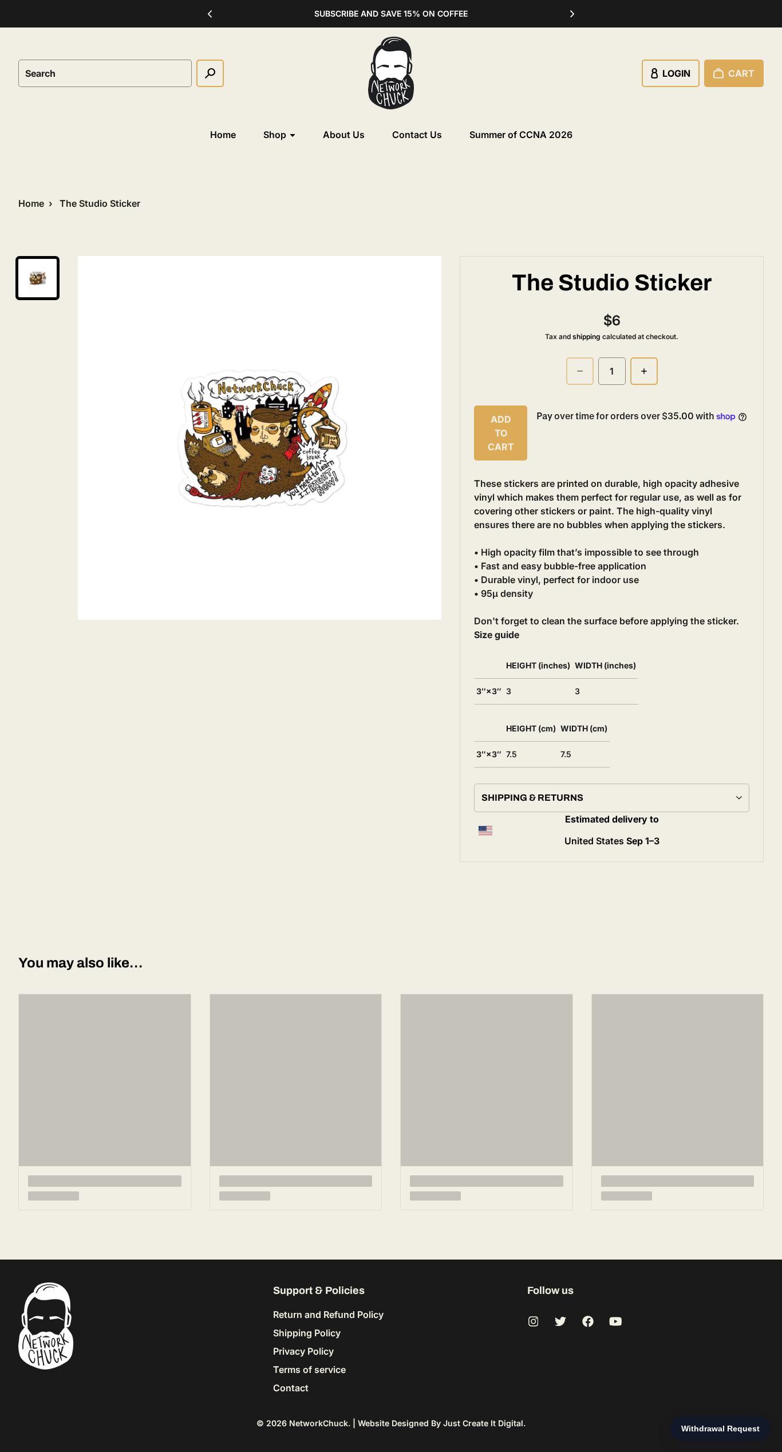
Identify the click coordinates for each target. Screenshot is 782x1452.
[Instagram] (533, 1321)
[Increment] (644, 371)
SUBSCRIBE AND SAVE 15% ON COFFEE (391, 13)
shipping (586, 336)
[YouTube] (615, 1321)
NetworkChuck (318, 1423)
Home (223, 134)
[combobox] (105, 73)
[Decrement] (580, 371)
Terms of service (309, 1369)
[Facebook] (588, 1321)
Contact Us (417, 134)
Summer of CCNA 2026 (520, 134)
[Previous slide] (210, 13)
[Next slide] (572, 13)
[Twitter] (560, 1321)
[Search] (210, 73)
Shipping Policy (307, 1333)
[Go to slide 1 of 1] (37, 278)
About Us (344, 134)
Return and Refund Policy (328, 1314)
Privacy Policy (303, 1351)
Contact (291, 1388)
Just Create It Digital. (484, 1423)
